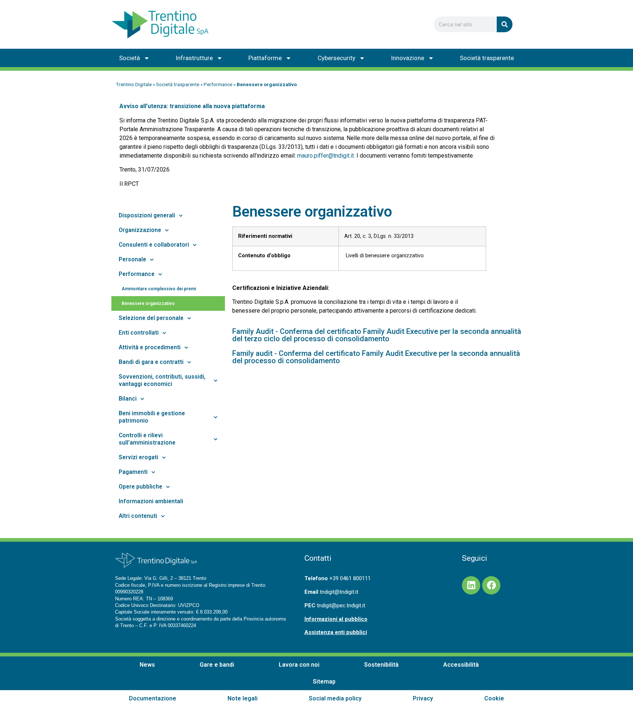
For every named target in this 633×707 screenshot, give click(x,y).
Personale (132, 259)
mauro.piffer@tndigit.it (325, 155)
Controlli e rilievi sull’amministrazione (147, 439)
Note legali (242, 698)
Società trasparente (487, 58)
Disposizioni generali (147, 215)
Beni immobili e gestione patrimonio (152, 417)
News (147, 664)
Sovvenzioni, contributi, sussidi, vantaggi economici (162, 380)
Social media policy (335, 698)
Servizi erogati (138, 457)
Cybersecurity (336, 58)
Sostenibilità (381, 664)
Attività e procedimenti (150, 347)
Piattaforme (265, 58)
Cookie (494, 698)
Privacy (423, 698)
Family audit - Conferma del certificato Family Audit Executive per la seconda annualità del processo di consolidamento (376, 357)
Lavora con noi (299, 664)
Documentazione (152, 698)
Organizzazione (140, 230)
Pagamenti (133, 472)
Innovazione (407, 58)
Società (129, 58)
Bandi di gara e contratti (151, 362)
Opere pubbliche (140, 486)
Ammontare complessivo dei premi (159, 288)
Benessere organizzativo (148, 303)
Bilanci (128, 398)
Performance (218, 84)
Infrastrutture (194, 58)
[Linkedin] (471, 585)
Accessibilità (461, 664)
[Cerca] (504, 24)
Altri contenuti (138, 516)
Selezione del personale (151, 318)
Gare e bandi (217, 664)
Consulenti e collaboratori (154, 245)
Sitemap (324, 681)
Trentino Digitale (134, 84)
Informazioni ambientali (151, 501)
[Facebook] (491, 585)
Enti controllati (139, 332)
